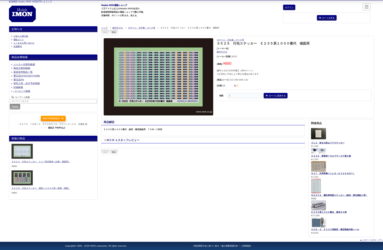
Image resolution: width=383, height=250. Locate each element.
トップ (104, 27)
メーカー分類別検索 (24, 64)
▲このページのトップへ (371, 240)
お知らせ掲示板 (20, 36)
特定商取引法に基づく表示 (206, 245)
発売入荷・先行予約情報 (26, 83)
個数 (221, 95)
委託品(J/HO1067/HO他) (26, 76)
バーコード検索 (21, 91)
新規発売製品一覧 (23, 72)
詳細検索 (18, 87)
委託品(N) (18, 79)
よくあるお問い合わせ (23, 43)
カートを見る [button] (328, 17)
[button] (289, 7)
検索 (16, 106)
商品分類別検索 (21, 68)
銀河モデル (118, 27)
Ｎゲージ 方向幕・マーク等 (141, 27)
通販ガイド (18, 39)
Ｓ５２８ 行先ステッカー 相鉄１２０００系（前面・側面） (41, 188)
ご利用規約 (246, 245)
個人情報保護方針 (229, 245)
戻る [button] (114, 32)
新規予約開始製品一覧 (53, 118)
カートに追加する (277, 95)
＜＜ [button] (105, 32)
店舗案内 (17, 46)
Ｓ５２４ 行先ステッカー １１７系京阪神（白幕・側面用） (41, 161)
